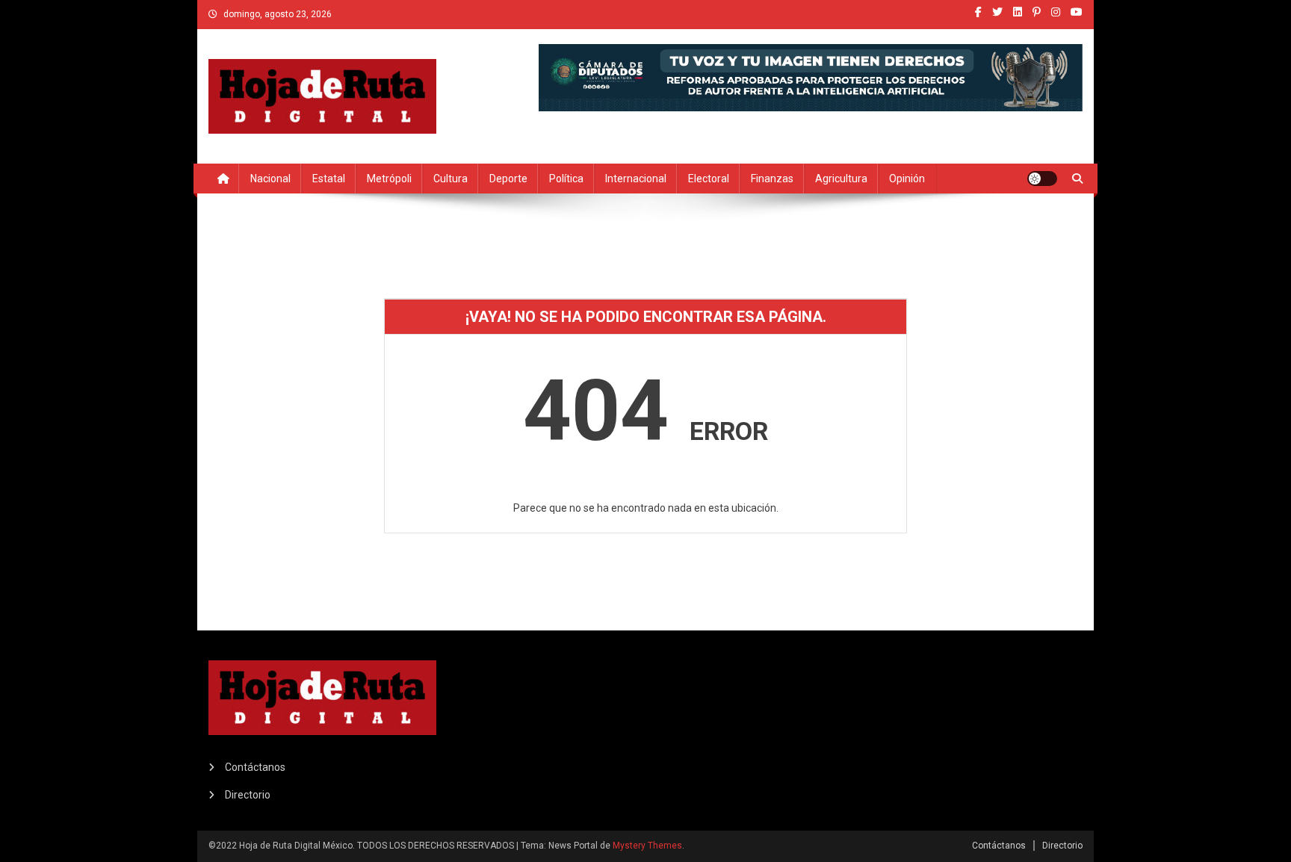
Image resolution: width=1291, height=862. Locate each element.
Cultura (450, 179)
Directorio (247, 795)
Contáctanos (255, 767)
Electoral (708, 179)
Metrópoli (389, 179)
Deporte (508, 179)
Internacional (635, 179)
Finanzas (772, 179)
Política (566, 179)
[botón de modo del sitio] (1042, 178)
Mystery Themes (647, 845)
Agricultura (841, 179)
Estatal (328, 179)
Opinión (907, 179)
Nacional (270, 179)
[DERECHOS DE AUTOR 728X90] (811, 76)
